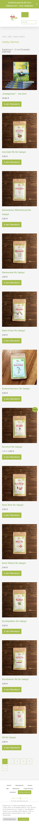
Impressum (13, 792)
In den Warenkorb (12, 104)
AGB (7, 788)
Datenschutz (16, 788)
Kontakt (9, 785)
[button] (2, 17)
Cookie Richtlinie (28, 788)
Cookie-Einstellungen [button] (9, 819)
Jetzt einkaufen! (26, 5)
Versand (30, 785)
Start (4, 36)
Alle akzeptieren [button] (23, 819)
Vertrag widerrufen (24, 792)
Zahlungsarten (19, 785)
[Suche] (33, 22)
